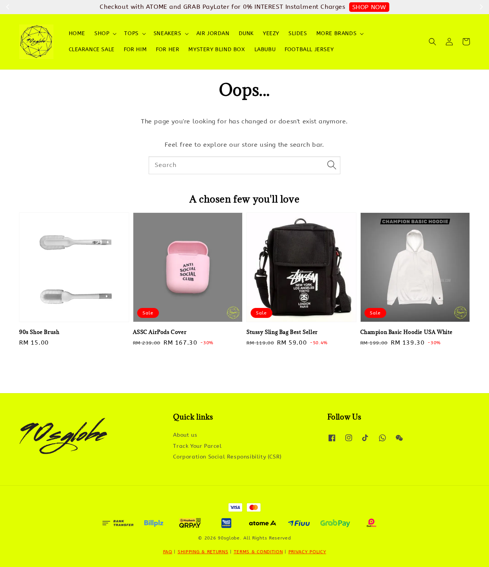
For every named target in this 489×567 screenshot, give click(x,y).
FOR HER (167, 49)
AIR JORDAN (213, 33)
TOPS (131, 33)
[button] (432, 41)
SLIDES (297, 33)
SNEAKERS (167, 33)
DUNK (246, 33)
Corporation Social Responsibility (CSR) (227, 457)
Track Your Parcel (197, 446)
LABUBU (265, 49)
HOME (77, 33)
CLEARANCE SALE (92, 49)
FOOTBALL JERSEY (309, 49)
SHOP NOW (369, 7)
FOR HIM (135, 49)
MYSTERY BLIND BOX (216, 49)
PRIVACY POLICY (307, 551)
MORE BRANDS (336, 33)
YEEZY (271, 33)
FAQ (167, 551)
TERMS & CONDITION (258, 551)
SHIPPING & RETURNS (203, 551)
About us (185, 435)
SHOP (101, 33)
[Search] (331, 165)
